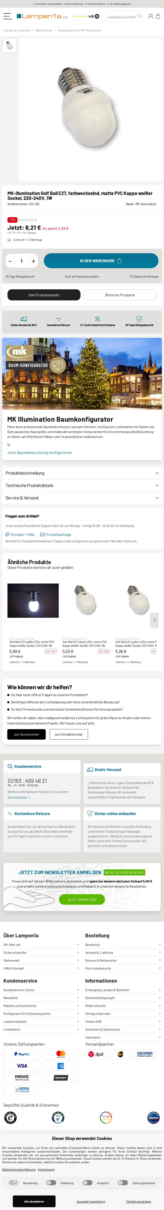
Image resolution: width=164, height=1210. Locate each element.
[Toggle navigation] (7, 16)
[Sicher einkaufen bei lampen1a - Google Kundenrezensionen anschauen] (106, 1119)
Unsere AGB (93, 1021)
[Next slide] (159, 109)
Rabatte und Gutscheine (19, 1006)
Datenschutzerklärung (19, 1169)
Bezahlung (92, 945)
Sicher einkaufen (15, 952)
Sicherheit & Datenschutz (102, 1029)
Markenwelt (11, 960)
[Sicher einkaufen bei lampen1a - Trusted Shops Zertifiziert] (10, 1119)
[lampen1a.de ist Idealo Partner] (153, 1119)
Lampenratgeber (14, 1021)
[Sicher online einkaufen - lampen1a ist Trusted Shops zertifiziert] (86, 16)
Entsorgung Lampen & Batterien (107, 990)
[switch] (14, 1182)
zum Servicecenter (26, 734)
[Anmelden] (150, 16)
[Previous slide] (21, 109)
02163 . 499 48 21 (27, 780)
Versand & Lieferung (99, 952)
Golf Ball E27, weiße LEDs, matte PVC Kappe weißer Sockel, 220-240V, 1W (32, 643)
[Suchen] (140, 16)
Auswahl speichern (91, 1201)
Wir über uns (11, 945)
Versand (32, 232)
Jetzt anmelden (81, 899)
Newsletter (10, 998)
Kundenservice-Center (18, 990)
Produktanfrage (58, 534)
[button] (9, 45)
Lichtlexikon (11, 1029)
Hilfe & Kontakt (13, 968)
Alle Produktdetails (44, 295)
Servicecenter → (19, 797)
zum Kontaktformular (69, 734)
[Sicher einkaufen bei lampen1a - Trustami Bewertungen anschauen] (58, 1119)
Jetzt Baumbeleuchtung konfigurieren (39, 452)
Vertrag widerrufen (98, 1013)
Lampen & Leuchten (16, 30)
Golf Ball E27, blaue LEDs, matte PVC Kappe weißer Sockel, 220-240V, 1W (85, 643)
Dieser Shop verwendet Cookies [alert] (82, 1138)
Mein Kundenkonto (98, 968)
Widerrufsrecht (95, 1006)
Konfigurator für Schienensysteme (26, 1013)
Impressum (92, 1037)
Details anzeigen (138, 1201)
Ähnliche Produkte (120, 295)
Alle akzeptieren (34, 1201)
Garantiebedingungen (100, 998)
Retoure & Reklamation (101, 960)
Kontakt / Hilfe (22, 534)
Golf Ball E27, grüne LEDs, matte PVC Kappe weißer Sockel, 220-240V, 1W (138, 643)
